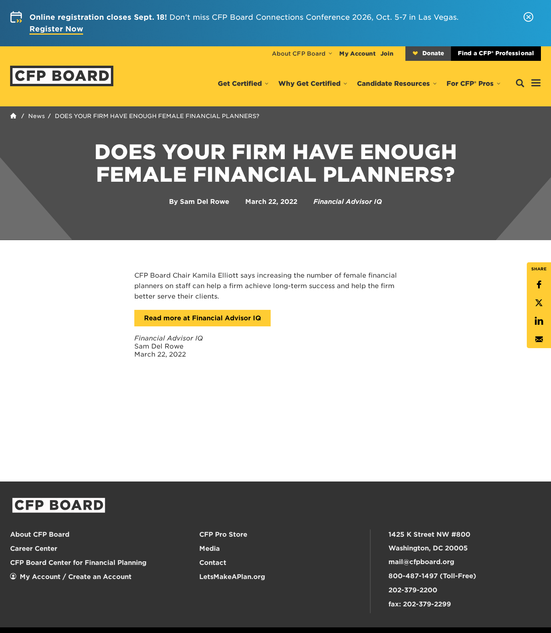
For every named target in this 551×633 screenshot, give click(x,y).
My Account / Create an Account (75, 577)
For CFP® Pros (470, 83)
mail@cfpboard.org (421, 562)
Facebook (539, 285)
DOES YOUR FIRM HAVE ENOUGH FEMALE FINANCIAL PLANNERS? (157, 116)
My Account (357, 53)
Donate (433, 53)
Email (539, 339)
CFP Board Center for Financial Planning (78, 563)
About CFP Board (299, 53)
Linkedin (539, 321)
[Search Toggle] (520, 83)
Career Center (33, 548)
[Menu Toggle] (536, 83)
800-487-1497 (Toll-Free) (432, 576)
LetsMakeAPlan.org (232, 577)
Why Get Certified (309, 83)
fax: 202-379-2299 (419, 604)
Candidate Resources (393, 83)
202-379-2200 (412, 590)
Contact (212, 563)
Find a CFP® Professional (496, 53)
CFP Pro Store (223, 534)
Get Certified (240, 83)
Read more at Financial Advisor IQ (202, 318)
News (36, 116)
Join (386, 53)
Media (209, 548)
